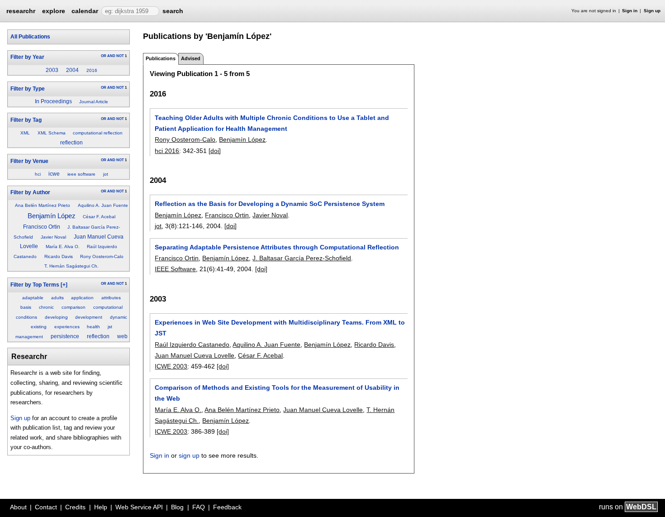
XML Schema (52, 132)
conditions (26, 317)
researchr (20, 10)
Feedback (227, 507)
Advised (190, 58)
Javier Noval (53, 237)
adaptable (32, 297)
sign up (189, 455)
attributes (111, 297)
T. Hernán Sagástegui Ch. (71, 265)
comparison (74, 307)
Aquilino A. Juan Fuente (103, 205)
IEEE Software (175, 269)
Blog (177, 507)
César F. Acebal (99, 216)
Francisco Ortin (41, 227)
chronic (46, 307)
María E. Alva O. (63, 246)
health (93, 326)
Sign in (629, 10)
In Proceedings (53, 101)
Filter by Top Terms (34, 284)
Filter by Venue (29, 161)
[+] (64, 284)
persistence (65, 336)
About (18, 507)
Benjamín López (52, 216)
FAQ (198, 507)
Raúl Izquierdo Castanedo (192, 344)
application (82, 297)
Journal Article (93, 101)
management (29, 336)
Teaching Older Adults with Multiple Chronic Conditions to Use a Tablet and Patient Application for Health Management (272, 123)
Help (100, 507)
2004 (72, 70)
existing (39, 326)
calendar (84, 10)
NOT (120, 56)
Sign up (652, 10)
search (172, 10)
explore (53, 10)
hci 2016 (167, 150)
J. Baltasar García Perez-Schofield (301, 258)
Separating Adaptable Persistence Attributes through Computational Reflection (277, 247)
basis (25, 307)
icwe (54, 174)
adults (57, 297)
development (88, 317)
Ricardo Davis (58, 256)
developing (56, 317)
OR (103, 56)
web (122, 336)
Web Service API (139, 507)
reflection (71, 142)
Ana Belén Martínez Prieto (42, 205)
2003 (52, 70)
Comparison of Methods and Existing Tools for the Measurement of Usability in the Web (277, 393)
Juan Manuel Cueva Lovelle (194, 355)
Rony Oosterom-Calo (102, 256)
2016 (91, 70)
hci (38, 174)
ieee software (81, 174)
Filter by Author (30, 192)
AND (111, 56)
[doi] (215, 150)
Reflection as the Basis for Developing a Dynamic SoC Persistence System (270, 203)
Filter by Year (27, 57)
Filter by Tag (26, 120)
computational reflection (98, 132)
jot (105, 174)
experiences (67, 326)
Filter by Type (27, 88)
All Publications (30, 36)
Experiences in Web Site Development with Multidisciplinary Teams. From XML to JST (280, 328)
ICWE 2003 (171, 366)
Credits (75, 507)
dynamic (118, 317)
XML (25, 132)
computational (108, 307)
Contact (46, 507)
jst (110, 326)
